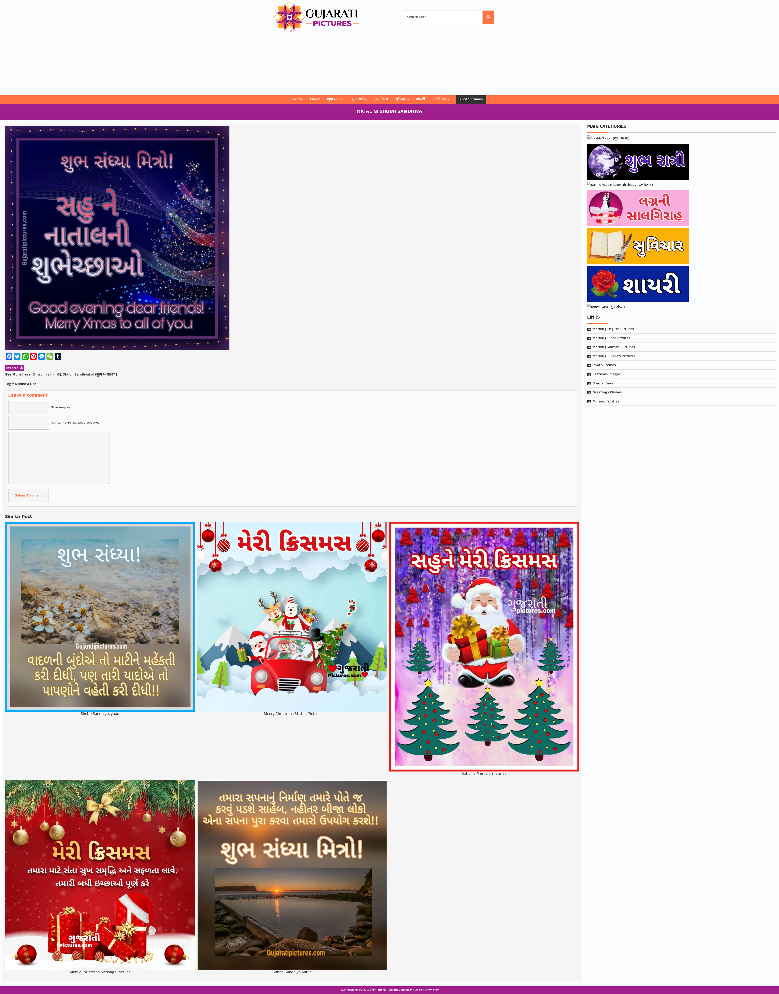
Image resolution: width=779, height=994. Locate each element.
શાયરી (420, 99)
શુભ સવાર (334, 99)
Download (12, 368)
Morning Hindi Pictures (612, 338)
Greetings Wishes (607, 392)
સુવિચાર (400, 99)
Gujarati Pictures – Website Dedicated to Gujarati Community (402, 990)
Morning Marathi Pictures (614, 347)
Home (297, 99)
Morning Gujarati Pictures (614, 356)
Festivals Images (607, 374)
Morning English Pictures (613, 329)
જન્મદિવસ (381, 99)
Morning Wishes (606, 401)
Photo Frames (471, 99)
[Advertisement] (389, 64)
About (315, 99)
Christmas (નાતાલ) (46, 375)
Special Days (603, 383)
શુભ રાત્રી (358, 99)
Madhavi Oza (26, 384)
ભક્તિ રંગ (439, 99)
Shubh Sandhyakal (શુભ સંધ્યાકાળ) (90, 375)
